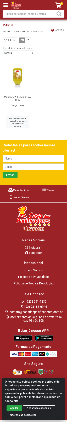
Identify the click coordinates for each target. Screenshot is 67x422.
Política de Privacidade (33, 277)
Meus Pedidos (21, 190)
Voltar (59, 30)
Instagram (35, 247)
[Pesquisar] (59, 13)
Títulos (50, 190)
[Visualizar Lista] (28, 40)
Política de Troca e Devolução (33, 283)
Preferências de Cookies (22, 415)
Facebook (35, 253)
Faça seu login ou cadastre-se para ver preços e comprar (17, 122)
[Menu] (6, 5)
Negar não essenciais (39, 408)
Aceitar (14, 408)
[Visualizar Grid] (22, 40)
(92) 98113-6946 (35, 306)
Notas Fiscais (21, 197)
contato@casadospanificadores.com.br (36, 312)
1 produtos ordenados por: (18, 48)
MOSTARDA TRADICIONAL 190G (17, 98)
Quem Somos (33, 270)
